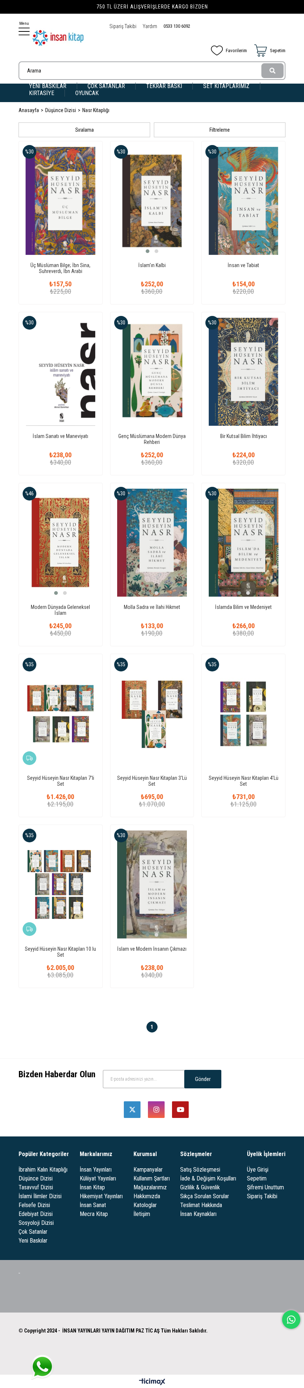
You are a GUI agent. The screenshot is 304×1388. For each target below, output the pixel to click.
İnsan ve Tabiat (243, 265)
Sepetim (257, 1178)
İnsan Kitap (92, 1187)
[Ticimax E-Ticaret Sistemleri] (152, 1382)
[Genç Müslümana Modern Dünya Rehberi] (152, 372)
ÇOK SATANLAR (106, 86)
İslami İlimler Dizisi (40, 1196)
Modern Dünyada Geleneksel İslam (60, 610)
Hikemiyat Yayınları (101, 1196)
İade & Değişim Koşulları (208, 1178)
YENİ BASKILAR (47, 86)
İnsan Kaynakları (198, 1213)
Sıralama (84, 130)
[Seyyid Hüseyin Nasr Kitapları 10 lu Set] (60, 885)
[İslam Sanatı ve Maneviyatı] (60, 372)
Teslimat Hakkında (201, 1205)
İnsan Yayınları (96, 1169)
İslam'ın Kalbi (152, 265)
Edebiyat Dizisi (36, 1213)
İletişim (141, 1213)
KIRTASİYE (41, 93)
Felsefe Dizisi (34, 1205)
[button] (147, 251)
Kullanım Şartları (151, 1178)
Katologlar (145, 1205)
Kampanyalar (148, 1169)
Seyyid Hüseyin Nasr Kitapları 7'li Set (60, 781)
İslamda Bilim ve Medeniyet (243, 607)
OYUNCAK (87, 93)
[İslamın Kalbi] (152, 201)
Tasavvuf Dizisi (36, 1187)
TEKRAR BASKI (164, 86)
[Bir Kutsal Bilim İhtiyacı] (243, 372)
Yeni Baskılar (33, 1240)
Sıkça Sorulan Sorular (204, 1196)
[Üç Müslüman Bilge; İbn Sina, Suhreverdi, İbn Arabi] (60, 201)
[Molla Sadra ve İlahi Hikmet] (152, 543)
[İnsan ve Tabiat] (243, 201)
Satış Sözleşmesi (200, 1169)
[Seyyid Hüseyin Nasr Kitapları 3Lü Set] (152, 714)
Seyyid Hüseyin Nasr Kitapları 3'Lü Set (152, 781)
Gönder (203, 1079)
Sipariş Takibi (122, 26)
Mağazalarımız (150, 1187)
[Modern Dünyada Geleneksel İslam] (60, 543)
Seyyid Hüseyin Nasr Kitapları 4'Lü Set (243, 781)
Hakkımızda (146, 1196)
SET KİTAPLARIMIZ (226, 86)
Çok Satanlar (33, 1231)
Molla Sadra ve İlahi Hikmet (152, 607)
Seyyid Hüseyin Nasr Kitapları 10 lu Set (60, 952)
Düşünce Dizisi (36, 1178)
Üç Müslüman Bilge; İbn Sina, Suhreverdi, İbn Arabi (60, 268)
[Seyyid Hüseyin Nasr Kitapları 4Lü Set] (243, 714)
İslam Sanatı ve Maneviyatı (60, 436)
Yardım (150, 26)
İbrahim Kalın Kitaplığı (43, 1169)
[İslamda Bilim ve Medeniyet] (243, 543)
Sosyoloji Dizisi (36, 1222)
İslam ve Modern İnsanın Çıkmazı (151, 949)
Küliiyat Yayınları (98, 1178)
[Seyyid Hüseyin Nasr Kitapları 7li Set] (60, 714)
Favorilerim (236, 50)
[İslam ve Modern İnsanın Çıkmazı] (152, 885)
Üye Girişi (257, 1169)
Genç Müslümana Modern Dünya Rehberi (152, 439)
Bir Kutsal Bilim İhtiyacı (243, 436)
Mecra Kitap (94, 1213)
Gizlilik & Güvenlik (200, 1187)
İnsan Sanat (93, 1205)
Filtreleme (219, 130)
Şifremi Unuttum (265, 1187)
